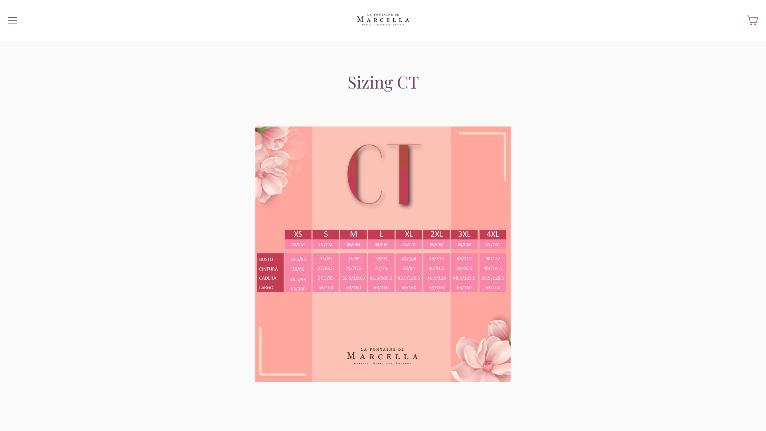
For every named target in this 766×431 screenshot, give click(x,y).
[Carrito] (752, 20)
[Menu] (12, 20)
